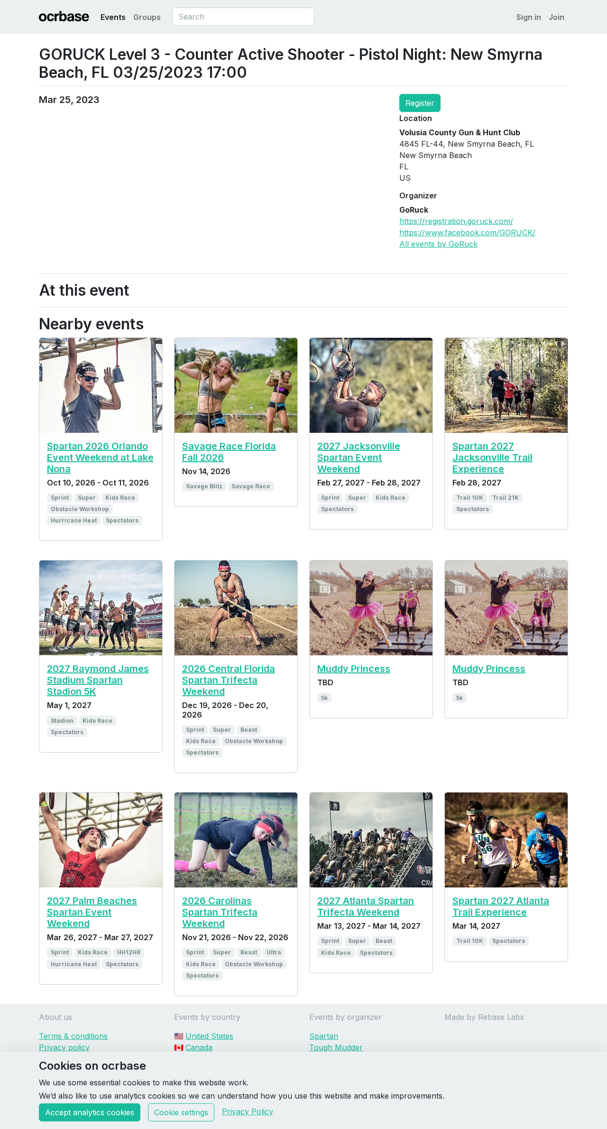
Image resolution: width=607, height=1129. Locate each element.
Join (556, 17)
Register (419, 103)
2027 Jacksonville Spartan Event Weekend (358, 457)
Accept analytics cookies (89, 1112)
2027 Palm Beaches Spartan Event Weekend (92, 912)
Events (113, 17)
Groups (147, 17)
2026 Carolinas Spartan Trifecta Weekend (220, 912)
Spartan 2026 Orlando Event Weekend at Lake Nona (100, 457)
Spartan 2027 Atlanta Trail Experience (500, 906)
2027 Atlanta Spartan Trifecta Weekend (365, 906)
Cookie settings (181, 1112)
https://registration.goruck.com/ (456, 221)
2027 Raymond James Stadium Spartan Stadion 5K (98, 680)
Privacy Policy (247, 1111)
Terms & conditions (73, 1036)
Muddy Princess (353, 668)
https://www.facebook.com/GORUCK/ (467, 232)
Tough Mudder (336, 1047)
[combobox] (243, 17)
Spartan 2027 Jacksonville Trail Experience (492, 457)
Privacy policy (64, 1047)
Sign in (528, 17)
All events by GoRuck (438, 244)
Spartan (323, 1036)
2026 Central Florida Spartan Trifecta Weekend (228, 680)
